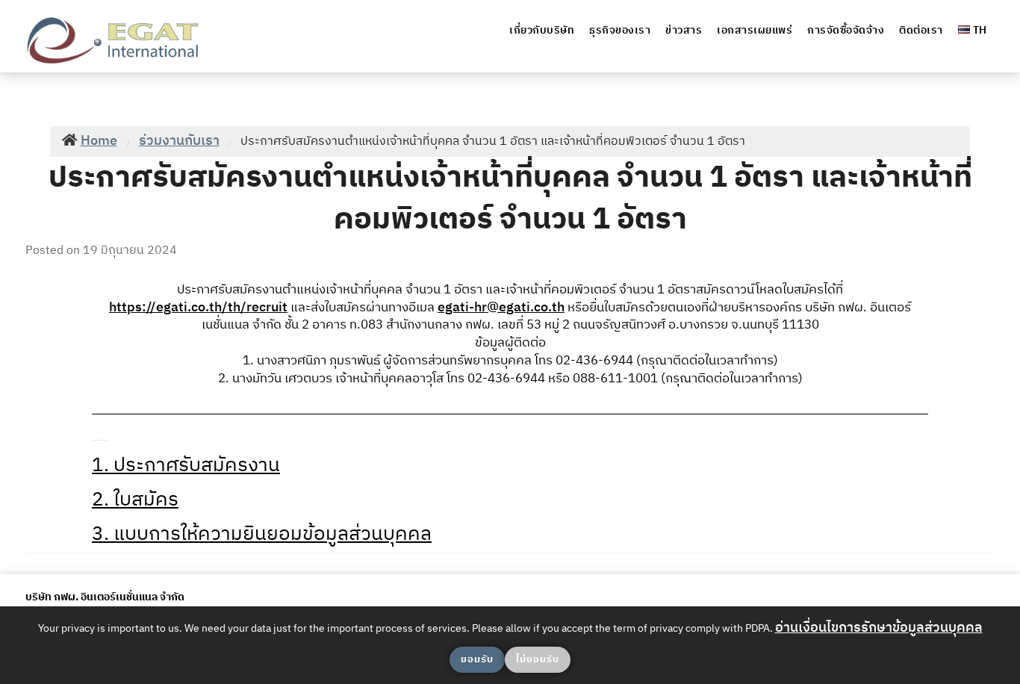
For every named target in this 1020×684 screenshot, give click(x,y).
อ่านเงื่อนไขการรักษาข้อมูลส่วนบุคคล (879, 628)
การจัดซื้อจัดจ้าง (845, 30)
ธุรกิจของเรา (619, 30)
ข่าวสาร (683, 30)
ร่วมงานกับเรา (179, 141)
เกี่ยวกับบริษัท (541, 30)
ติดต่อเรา (921, 30)
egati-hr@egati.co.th (501, 307)
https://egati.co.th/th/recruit (198, 307)
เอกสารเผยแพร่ (754, 30)
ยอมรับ (477, 659)
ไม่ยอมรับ (537, 659)
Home (99, 141)
